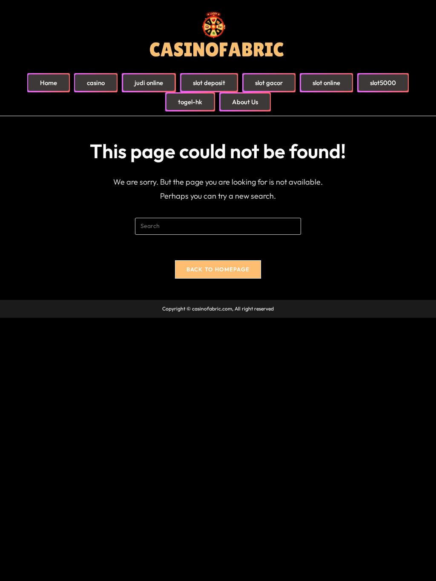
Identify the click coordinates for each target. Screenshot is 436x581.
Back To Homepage (218, 269)
